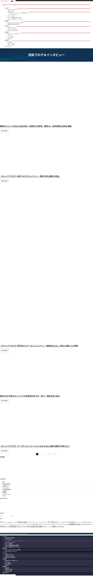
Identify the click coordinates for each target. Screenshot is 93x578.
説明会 (51, 526)
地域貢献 (72, 524)
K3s (13, 522)
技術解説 (5, 486)
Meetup (20, 522)
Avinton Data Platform (12, 9)
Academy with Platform (13, 30)
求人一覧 (10, 35)
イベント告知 (6, 488)
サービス (7, 7)
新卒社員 (18, 526)
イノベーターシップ (42, 522)
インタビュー (53, 522)
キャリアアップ (79, 522)
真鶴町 (40, 526)
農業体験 (57, 526)
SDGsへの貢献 (11, 45)
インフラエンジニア (63, 522)
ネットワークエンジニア (27, 524)
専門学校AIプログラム (89, 524)
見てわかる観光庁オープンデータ (15, 19)
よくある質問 (11, 37)
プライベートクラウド (13, 14)
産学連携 (5, 491)
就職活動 (5, 492)
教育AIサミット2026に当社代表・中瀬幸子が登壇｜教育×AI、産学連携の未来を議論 (35, 126)
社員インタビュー (7, 483)
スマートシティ (87, 522)
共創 (66, 524)
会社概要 (10, 41)
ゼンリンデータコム (18, 524)
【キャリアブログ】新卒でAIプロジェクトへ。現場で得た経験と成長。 (30, 176)
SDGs (25, 522)
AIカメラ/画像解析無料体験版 (14, 17)
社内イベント (46, 526)
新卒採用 (10, 38)
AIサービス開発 (11, 16)
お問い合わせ (8, 46)
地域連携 (78, 524)
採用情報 (7, 32)
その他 (4, 495)
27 (52, 454)
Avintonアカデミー (12, 27)
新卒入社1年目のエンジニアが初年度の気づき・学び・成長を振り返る (30, 396)
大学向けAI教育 (83, 524)
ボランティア (55, 524)
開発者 (63, 526)
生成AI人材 (34, 526)
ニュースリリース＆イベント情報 (15, 22)
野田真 (60, 526)
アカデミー (7, 25)
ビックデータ (37, 524)
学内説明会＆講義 (7, 489)
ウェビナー (73, 522)
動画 (68, 524)
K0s (12, 522)
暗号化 (22, 526)
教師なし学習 (7, 526)
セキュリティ (12, 524)
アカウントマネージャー (32, 522)
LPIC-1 (16, 522)
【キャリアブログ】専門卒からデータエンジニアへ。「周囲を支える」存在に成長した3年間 (39, 346)
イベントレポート (7, 494)
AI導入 (1, 522)
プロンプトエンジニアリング (46, 524)
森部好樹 (28, 526)
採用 (4, 481)
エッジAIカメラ (11, 11)
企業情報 (7, 40)
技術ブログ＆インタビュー (14, 24)
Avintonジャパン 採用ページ (14, 33)
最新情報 (7, 20)
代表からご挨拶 (11, 43)
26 (48, 454)
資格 (53, 526)
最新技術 (24, 526)
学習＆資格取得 (6, 484)
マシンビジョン (62, 524)
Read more (4, 130)
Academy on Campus (12, 28)
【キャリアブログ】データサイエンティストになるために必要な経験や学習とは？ (35, 446)
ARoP (4, 522)
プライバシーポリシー (22, 533)
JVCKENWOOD (9, 522)
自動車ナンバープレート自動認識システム (19, 12)
